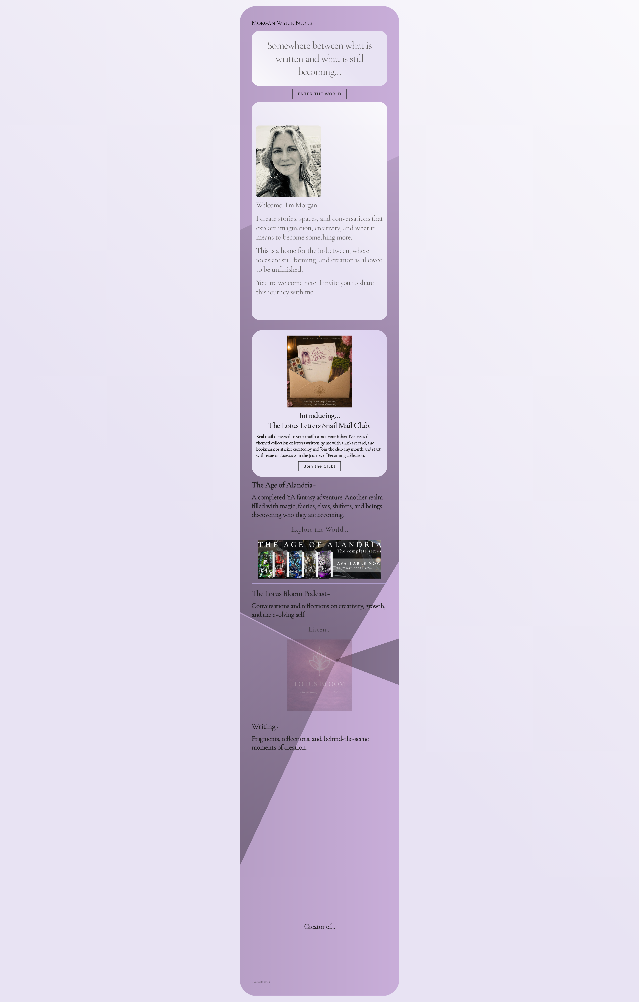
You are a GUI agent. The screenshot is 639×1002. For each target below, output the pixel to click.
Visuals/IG (355, 940)
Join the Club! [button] (319, 466)
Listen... (319, 629)
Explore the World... (319, 529)
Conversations (305, 953)
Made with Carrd (261, 982)
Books (278, 940)
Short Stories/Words (313, 940)
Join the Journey (319, 901)
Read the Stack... (319, 762)
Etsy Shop (339, 953)
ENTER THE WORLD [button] (319, 94)
